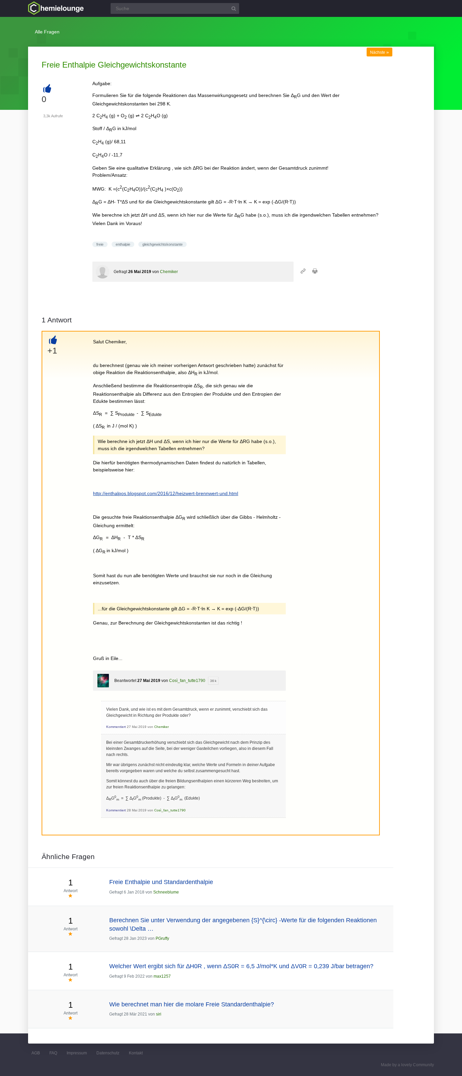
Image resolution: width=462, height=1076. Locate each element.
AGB (35, 1053)
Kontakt (136, 1053)
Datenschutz (107, 1053)
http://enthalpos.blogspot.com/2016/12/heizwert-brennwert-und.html (165, 493)
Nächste (379, 52)
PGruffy (162, 938)
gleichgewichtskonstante (162, 244)
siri (158, 1014)
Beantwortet (125, 680)
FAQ (53, 1053)
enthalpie (123, 244)
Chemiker (169, 271)
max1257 (162, 976)
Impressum (77, 1053)
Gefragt (120, 271)
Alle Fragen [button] (47, 31)
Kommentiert (116, 727)
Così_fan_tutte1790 (187, 680)
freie (99, 244)
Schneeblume (166, 892)
